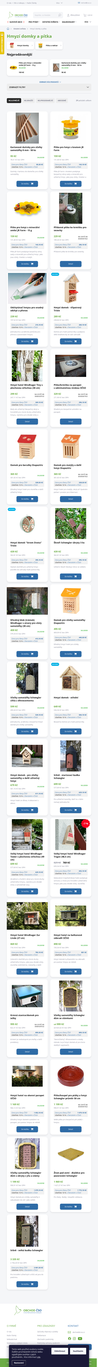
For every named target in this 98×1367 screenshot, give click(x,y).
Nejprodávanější (45, 100)
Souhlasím (78, 1351)
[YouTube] (80, 1338)
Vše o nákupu (19, 3)
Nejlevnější (14, 100)
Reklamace (41, 1335)
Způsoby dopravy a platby (47, 1331)
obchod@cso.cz (79, 1332)
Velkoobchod (12, 1339)
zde (38, 1357)
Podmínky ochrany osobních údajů (48, 1344)
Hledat (59, 15)
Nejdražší (28, 100)
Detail (70, 264)
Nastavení (19, 1362)
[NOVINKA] (71, 289)
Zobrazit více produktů (49, 82)
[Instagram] (74, 1338)
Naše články (32, 3)
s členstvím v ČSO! (30, 167)
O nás (9, 3)
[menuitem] (17, 22)
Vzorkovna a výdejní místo (17, 1343)
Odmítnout (59, 1351)
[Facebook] (69, 1338)
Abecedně (62, 100)
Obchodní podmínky (45, 1339)
